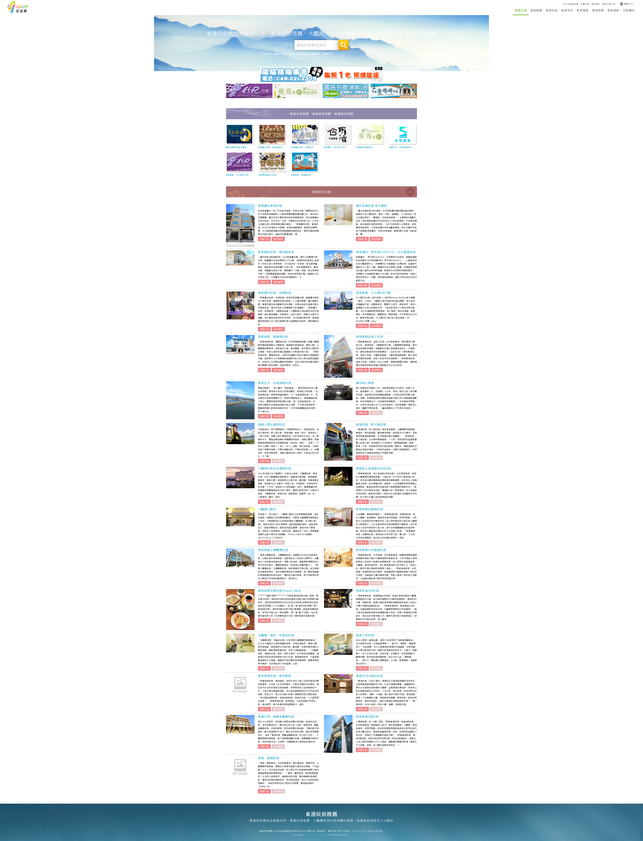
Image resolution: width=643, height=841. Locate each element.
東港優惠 (582, 10)
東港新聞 (598, 10)
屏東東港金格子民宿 (369, 336)
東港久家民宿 (365, 635)
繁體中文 (626, 4)
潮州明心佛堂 (365, 383)
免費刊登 (585, 4)
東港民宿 (277, 53)
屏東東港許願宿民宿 (369, 509)
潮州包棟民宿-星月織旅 (371, 205)
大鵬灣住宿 (327, 53)
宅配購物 (629, 10)
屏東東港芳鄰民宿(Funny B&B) (279, 590)
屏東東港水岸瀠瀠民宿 (371, 550)
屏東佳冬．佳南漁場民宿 (274, 383)
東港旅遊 (552, 10)
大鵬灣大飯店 (267, 509)
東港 (285, 53)
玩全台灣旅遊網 (570, 4)
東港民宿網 (304, 53)
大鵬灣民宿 (315, 53)
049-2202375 (359, 830)
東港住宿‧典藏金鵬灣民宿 (276, 716)
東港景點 (613, 10)
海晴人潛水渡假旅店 (271, 424)
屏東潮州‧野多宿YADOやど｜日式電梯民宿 (386, 252)
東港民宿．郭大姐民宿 (371, 424)
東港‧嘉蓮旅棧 (268, 758)
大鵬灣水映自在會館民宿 (274, 468)
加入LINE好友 (375, 830)
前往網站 (278, 239)
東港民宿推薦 (17, 7)
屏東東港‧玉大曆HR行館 (373, 292)
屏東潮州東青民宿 (270, 205)
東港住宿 (521, 10)
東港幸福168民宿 (367, 590)
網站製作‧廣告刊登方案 (603, 4)
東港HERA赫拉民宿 (369, 676)
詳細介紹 (264, 239)
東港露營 (536, 10)
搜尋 (344, 45)
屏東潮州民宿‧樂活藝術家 (276, 252)
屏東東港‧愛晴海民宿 (273, 336)
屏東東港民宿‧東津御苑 (274, 676)
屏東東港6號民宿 (367, 716)
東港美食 (567, 10)
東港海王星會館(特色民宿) (373, 468)
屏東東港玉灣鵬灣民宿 (273, 550)
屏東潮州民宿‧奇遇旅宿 (274, 292)
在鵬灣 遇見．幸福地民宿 (276, 635)
